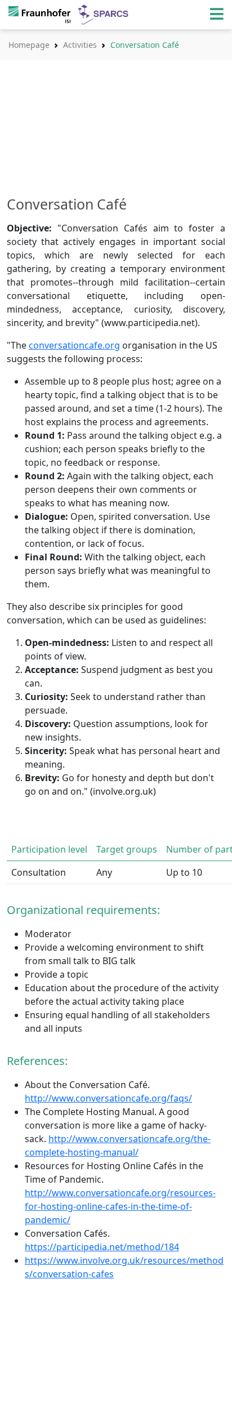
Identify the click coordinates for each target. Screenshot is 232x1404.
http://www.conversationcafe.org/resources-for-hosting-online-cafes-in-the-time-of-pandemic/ (120, 1206)
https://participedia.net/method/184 (102, 1247)
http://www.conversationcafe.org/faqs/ (108, 1098)
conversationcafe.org (74, 345)
